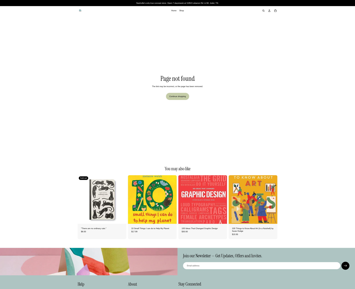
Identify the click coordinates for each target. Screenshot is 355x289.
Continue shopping (177, 96)
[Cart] (275, 11)
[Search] (263, 11)
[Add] (172, 219)
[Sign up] (345, 266)
